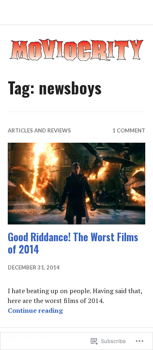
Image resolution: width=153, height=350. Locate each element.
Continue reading (35, 310)
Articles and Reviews (39, 130)
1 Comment (128, 130)
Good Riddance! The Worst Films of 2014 (73, 242)
